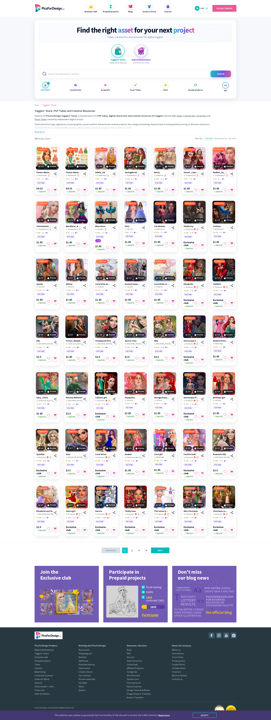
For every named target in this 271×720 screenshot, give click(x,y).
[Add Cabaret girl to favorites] (107, 416)
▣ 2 (48, 290)
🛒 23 (191, 461)
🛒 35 (221, 290)
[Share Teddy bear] (143, 512)
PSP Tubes (45, 90)
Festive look (190, 454)
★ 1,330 (156, 347)
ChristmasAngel (44, 226)
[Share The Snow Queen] (173, 512)
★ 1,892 (186, 290)
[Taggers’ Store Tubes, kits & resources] (118, 50)
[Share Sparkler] (55, 456)
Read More (40, 131)
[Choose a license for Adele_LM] (114, 190)
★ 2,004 (97, 517)
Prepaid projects (43, 660)
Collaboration (179, 668)
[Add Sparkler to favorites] (49, 473)
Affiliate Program (135, 668)
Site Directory (133, 675)
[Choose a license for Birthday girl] (232, 415)
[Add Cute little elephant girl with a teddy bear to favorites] (107, 301)
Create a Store (85, 671)
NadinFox (159, 175)
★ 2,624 (68, 347)
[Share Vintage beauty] (173, 399)
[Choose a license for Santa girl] (84, 530)
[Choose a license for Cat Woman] (173, 243)
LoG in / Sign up (224, 8)
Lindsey (217, 226)
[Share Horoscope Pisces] (202, 399)
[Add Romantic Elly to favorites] (225, 472)
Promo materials (87, 679)
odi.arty (130, 229)
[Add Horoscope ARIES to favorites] (196, 360)
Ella (38, 341)
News (81, 686)
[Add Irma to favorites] (78, 472)
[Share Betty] (173, 174)
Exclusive (189, 229)
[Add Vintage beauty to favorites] (166, 415)
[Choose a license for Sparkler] (55, 473)
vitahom (100, 287)
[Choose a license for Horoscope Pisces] (202, 416)
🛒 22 (191, 517)
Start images (84, 127)
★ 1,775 (127, 461)
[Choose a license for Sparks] (55, 301)
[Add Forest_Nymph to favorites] (78, 358)
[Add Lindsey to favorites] (225, 243)
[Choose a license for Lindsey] (232, 243)
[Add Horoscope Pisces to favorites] (196, 416)
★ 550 (97, 179)
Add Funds (83, 660)
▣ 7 (136, 179)
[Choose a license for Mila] (173, 358)
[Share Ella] (55, 342)
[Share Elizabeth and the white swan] (55, 512)
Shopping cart (85, 653)
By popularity (220, 138)
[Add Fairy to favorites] (137, 243)
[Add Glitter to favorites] (78, 301)
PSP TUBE (41, 183)
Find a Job (39, 690)
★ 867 (185, 179)
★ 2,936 (97, 233)
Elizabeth (188, 284)
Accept (205, 715)
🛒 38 (191, 347)
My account (84, 649)
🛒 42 (191, 290)
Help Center (84, 668)
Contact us (177, 679)
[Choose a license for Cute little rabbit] (173, 301)
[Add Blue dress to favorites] (107, 248)
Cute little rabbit (161, 284)
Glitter (69, 284)
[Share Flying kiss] (143, 399)
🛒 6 (72, 233)
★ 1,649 (38, 347)
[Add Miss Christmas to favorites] (196, 530)
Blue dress (100, 226)
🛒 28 (132, 461)
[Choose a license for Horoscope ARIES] (202, 360)
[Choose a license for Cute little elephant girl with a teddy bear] (114, 301)
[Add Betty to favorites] (166, 190)
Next (160, 550)
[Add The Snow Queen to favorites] (166, 530)
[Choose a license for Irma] (84, 472)
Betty (157, 172)
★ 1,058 (156, 179)
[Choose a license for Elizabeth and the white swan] (55, 528)
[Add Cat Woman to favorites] (166, 243)
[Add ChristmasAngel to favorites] (49, 244)
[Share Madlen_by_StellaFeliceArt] (232, 174)
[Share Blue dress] (114, 228)
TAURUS (217, 284)
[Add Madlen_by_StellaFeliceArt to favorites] (225, 190)
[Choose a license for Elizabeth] (202, 303)
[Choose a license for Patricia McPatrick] (84, 415)
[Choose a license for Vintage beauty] (173, 415)
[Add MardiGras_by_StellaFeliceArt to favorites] (78, 244)
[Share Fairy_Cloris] (55, 399)
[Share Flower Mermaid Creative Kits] (55, 174)
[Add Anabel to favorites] (137, 472)
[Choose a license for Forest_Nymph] (84, 358)
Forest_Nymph (73, 341)
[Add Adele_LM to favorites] (107, 190)
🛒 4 (101, 179)
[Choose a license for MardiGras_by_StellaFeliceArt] (84, 244)
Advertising (40, 671)
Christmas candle (220, 511)
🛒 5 (42, 233)
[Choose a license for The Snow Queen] (173, 530)
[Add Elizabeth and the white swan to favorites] (49, 528)
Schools (38, 682)
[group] (67, 594)
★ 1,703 (215, 232)
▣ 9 (107, 347)
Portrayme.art (134, 682)
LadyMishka (101, 175)
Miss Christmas (191, 511)
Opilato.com (133, 679)
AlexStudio (43, 175)
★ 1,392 (68, 517)
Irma (68, 454)
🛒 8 (132, 179)
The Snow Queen (161, 511)
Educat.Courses (134, 686)
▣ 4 (107, 233)
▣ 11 (47, 179)
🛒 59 (191, 233)
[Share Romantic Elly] (232, 456)
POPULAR (43, 149)
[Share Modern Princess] (232, 342)
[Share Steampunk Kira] (114, 342)
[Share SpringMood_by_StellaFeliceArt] (143, 174)
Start (165, 90)
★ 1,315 (215, 404)
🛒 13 (162, 179)
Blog (129, 649)
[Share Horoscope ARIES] (202, 342)
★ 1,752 (156, 232)
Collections (132, 664)
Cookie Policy (178, 664)
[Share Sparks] (55, 285)
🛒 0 (42, 179)
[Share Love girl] (173, 456)
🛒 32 (103, 404)
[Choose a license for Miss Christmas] (202, 530)
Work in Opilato (179, 675)
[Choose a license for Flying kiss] (143, 415)
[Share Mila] (173, 342)
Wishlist (83, 657)
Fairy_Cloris (42, 397)
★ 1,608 (215, 461)
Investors (176, 671)
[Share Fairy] (143, 228)
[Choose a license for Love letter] (114, 473)
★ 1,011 (215, 347)
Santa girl (70, 511)
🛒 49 (191, 404)
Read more (164, 715)
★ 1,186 (127, 290)
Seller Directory (134, 660)
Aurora (98, 511)
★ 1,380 (97, 461)
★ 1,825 (186, 517)
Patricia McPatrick (74, 397)
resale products (102, 127)
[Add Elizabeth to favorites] (196, 303)
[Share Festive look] (202, 456)
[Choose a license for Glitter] (84, 301)
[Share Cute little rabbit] (173, 285)
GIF (225, 90)
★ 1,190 (68, 290)
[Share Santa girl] (84, 512)
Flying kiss (130, 397)
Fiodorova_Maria (74, 344)
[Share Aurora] (114, 512)
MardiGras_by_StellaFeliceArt (73, 226)
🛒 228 (103, 517)
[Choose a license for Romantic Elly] (232, 472)
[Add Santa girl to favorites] (78, 530)
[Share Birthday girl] (232, 399)
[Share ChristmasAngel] (55, 228)
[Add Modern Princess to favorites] (225, 358)
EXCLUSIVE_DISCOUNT (47, 344)
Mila (156, 341)
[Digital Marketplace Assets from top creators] (141, 50)
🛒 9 (73, 404)
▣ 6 (76, 233)
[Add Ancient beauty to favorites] (137, 301)
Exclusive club (189, 244)
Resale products (195, 90)
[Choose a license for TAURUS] (232, 303)
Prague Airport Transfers (139, 693)
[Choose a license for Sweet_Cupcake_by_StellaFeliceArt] (202, 190)
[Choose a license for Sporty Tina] (143, 358)
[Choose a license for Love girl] (173, 471)
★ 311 (68, 179)
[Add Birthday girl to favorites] (225, 415)
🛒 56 (44, 461)
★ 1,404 (127, 347)
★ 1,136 (127, 179)
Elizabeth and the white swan (47, 511)
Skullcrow (188, 226)
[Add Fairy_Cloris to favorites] (49, 415)
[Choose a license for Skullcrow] (202, 245)
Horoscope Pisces (191, 397)
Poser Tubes (135, 90)
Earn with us (178, 653)
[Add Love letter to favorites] (107, 473)
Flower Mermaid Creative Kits (44, 172)
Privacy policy (178, 660)
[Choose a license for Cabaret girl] (114, 416)
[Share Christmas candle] (232, 512)
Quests (82, 690)
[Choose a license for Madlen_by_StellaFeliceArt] (232, 190)
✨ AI (98, 240)
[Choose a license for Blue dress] (114, 248)
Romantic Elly (219, 454)
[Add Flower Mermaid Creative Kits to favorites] (49, 190)
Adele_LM (100, 172)
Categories (132, 671)
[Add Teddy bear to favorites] (137, 530)
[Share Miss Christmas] (202, 512)
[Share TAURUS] (232, 285)
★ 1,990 (156, 517)
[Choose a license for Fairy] (143, 243)
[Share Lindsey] (232, 228)
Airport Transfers (135, 697)
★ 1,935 (186, 233)
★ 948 (126, 232)
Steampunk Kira (103, 341)
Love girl (158, 454)
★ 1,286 (186, 461)
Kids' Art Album (42, 693)
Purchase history (87, 664)
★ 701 (215, 179)
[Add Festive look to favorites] (196, 473)
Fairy (127, 226)
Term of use (177, 657)
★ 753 (68, 233)
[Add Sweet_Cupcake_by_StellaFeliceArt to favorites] (196, 190)
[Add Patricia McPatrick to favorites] (78, 415)
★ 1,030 (156, 404)
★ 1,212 (156, 290)
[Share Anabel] (143, 456)
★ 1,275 (97, 290)
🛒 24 (103, 461)
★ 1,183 (156, 460)
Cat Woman (159, 226)
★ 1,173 (127, 404)
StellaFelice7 (132, 175)
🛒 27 (221, 517)
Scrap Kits (105, 90)
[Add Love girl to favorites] (166, 471)
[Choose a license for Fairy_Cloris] (55, 415)
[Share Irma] (84, 456)
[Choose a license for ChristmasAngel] (55, 244)
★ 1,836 (186, 404)
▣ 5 (105, 179)
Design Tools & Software (138, 690)
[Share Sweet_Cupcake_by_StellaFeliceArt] (202, 174)
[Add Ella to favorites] (49, 358)
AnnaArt (100, 229)
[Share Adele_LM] (114, 174)
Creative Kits (75, 90)
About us (176, 649)
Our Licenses (85, 675)
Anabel (128, 454)
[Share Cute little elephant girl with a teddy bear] (114, 285)
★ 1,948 (186, 347)
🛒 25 (162, 517)
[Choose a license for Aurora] (114, 530)
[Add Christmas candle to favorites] (225, 530)
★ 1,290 (38, 517)
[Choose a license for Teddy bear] (143, 530)
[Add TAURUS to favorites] (225, 303)
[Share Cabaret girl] (114, 399)
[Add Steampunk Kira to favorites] (107, 358)
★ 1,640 (97, 404)
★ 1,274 (38, 290)
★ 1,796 (215, 517)
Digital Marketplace (44, 649)
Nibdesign (219, 344)
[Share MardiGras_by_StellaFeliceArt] (84, 228)
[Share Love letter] (114, 456)
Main (37, 105)
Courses (38, 668)
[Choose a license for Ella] (55, 358)
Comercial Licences (44, 675)
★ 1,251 (68, 461)
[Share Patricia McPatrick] (84, 399)
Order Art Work (42, 679)
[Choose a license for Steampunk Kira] (114, 358)
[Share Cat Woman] (173, 228)
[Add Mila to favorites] (166, 358)
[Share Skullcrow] (202, 228)
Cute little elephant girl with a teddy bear (102, 284)
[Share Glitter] (84, 285)
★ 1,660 (38, 461)
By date (209, 138)
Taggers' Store (42, 653)
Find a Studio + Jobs (44, 686)
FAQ (129, 653)
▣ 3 (107, 290)
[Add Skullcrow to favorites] (196, 245)
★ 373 (38, 179)
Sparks (39, 284)
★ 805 (38, 233)
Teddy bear (130, 511)
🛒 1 (72, 179)
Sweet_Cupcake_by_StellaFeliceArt (191, 172)
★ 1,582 (68, 404)
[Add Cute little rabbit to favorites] (166, 301)
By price (232, 138)
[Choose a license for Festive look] (202, 473)
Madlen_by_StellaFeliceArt (220, 172)
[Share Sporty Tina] (143, 342)
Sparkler (40, 454)
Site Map (83, 682)
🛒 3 (73, 461)
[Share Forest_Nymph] (84, 342)
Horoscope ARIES (191, 341)
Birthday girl (219, 397)
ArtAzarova (160, 229)
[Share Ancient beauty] (143, 285)
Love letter (100, 454)
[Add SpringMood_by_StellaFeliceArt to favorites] (137, 190)
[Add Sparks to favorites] (49, 301)
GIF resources (70, 127)
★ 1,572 (38, 404)
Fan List (130, 657)
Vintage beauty (161, 397)
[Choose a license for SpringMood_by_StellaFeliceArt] (143, 190)
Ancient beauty (132, 284)
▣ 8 (165, 290)
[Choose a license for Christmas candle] (232, 530)
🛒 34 (74, 347)
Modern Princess (220, 341)
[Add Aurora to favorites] (107, 530)
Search (220, 73)
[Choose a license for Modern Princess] (232, 358)
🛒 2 (44, 290)
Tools (37, 664)
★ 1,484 (97, 347)
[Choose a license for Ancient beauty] (143, 301)
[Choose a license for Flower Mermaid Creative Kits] (55, 190)
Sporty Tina (130, 341)
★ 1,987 (127, 517)
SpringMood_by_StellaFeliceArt (132, 172)
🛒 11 (190, 179)
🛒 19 (74, 517)
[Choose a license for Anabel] (143, 472)
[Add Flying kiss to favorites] (137, 415)
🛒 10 (162, 347)
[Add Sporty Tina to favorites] (137, 358)
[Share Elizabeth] (202, 285)
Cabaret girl (101, 397)
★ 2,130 (215, 290)
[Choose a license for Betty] (173, 190)
